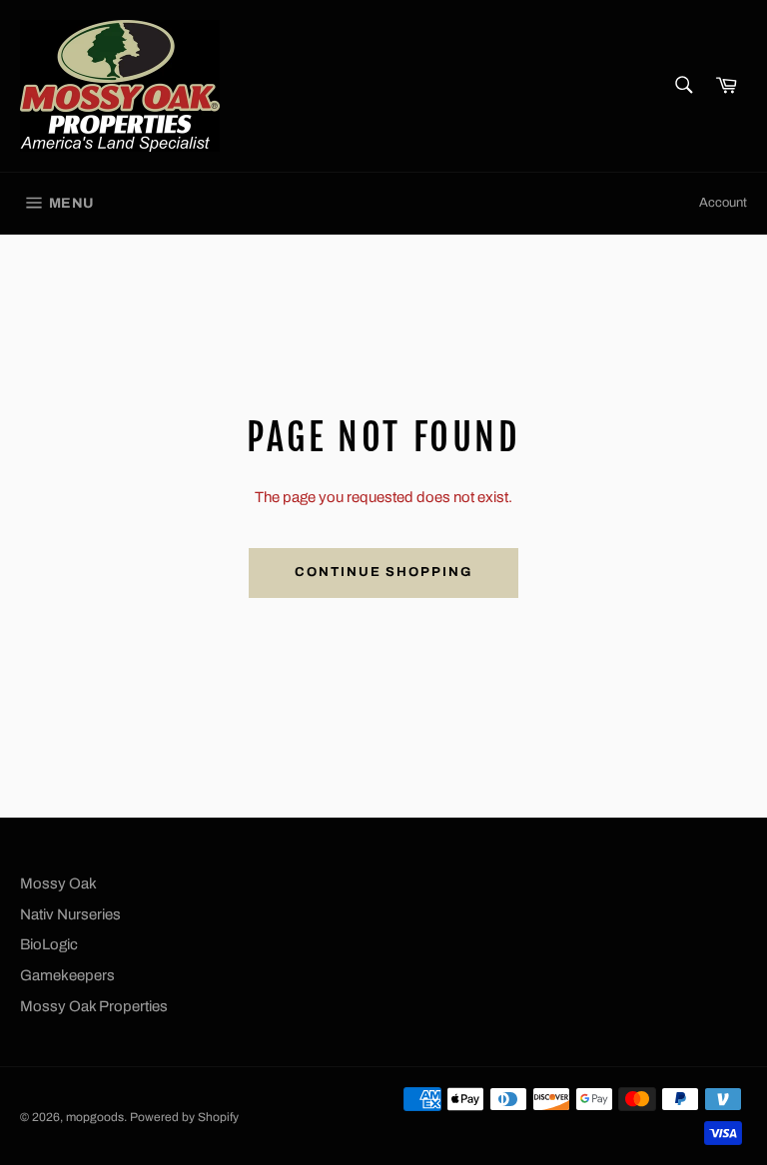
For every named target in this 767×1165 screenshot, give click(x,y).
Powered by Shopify (184, 1117)
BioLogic (49, 944)
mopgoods (95, 1117)
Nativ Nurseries (70, 914)
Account (723, 203)
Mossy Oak (58, 883)
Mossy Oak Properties (94, 1006)
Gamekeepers (67, 975)
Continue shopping (383, 572)
